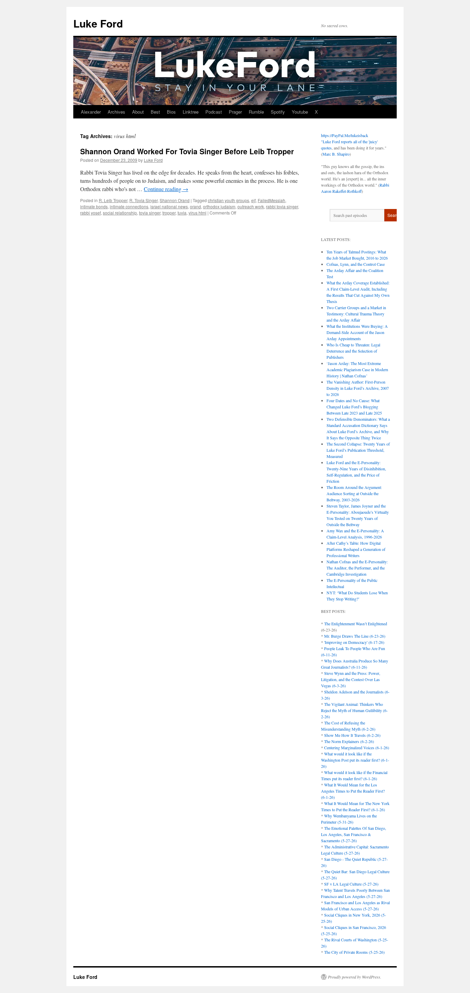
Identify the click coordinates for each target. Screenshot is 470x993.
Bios (171, 111)
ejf (253, 200)
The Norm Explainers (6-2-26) (349, 741)
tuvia (182, 213)
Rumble (256, 111)
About (138, 111)
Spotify (278, 111)
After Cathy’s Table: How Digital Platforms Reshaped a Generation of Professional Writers (356, 549)
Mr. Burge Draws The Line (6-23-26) (354, 636)
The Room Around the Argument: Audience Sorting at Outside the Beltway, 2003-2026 (354, 493)
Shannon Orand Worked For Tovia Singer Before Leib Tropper (187, 151)
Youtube (300, 111)
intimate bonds (94, 206)
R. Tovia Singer (143, 200)
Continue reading (166, 188)
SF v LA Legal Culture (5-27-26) (351, 884)
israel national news (169, 206)
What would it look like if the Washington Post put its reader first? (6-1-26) (355, 760)
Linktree (191, 111)
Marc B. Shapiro (336, 154)
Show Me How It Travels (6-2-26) (352, 735)
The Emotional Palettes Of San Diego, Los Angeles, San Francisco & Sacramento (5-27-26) (353, 834)
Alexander (91, 111)
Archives (116, 111)
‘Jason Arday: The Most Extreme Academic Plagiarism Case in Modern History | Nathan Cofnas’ (357, 369)
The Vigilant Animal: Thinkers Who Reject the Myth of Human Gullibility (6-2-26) (354, 710)
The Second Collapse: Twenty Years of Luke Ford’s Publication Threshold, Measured (358, 450)
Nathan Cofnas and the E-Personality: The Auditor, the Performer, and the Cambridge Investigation (357, 568)
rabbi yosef (90, 213)
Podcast (213, 111)
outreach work (250, 206)
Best (155, 111)
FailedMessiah (271, 200)
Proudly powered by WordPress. (354, 977)
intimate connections (129, 206)
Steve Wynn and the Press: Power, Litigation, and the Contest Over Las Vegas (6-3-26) (350, 679)
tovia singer (149, 213)
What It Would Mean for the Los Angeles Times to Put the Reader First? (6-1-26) (353, 791)
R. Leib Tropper (113, 200)
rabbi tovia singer (282, 206)
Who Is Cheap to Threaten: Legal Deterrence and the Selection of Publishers (353, 351)
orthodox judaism (219, 206)
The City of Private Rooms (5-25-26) (354, 952)
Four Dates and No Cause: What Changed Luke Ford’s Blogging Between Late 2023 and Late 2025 (354, 407)
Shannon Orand (175, 200)
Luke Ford (98, 23)
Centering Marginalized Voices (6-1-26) (356, 747)
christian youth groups (228, 200)
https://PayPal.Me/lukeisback (344, 135)
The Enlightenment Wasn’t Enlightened (355, 623)
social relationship (120, 213)
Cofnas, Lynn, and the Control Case (356, 264)
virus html (197, 213)
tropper (168, 213)
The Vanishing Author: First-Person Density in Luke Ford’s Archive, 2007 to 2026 (358, 388)
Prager (235, 111)
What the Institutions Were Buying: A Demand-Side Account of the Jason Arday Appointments (357, 332)
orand (195, 206)
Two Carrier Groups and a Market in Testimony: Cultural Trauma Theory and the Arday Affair (356, 314)
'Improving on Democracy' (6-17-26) (354, 642)
